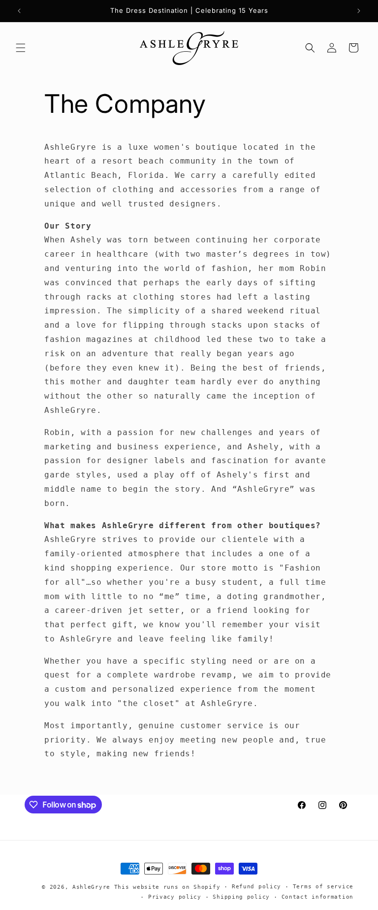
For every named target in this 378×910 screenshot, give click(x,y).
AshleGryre (91, 887)
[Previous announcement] (19, 11)
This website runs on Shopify (167, 887)
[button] (21, 48)
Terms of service (323, 886)
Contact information (317, 897)
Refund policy (256, 886)
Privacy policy (174, 897)
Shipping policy (241, 897)
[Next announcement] (359, 11)
